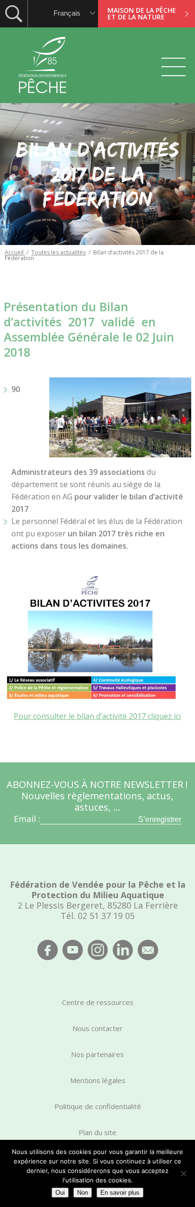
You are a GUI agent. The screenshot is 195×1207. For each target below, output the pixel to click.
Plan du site (97, 1132)
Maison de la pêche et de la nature (141, 13)
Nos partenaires (97, 1054)
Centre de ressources (97, 1002)
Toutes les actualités (58, 252)
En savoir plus (120, 1192)
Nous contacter (97, 1028)
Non (82, 1192)
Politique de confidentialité (97, 1106)
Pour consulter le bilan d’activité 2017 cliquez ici (97, 716)
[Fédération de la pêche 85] (43, 99)
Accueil (15, 252)
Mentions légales (97, 1080)
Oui (60, 1192)
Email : (27, 818)
